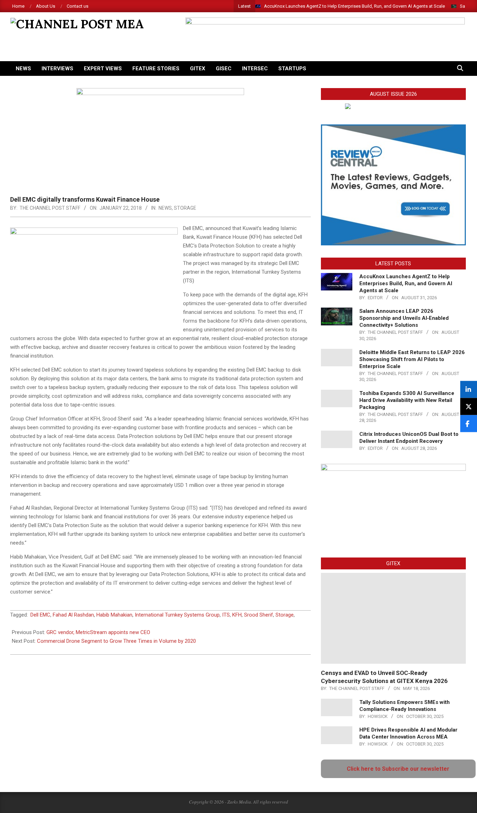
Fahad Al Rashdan (73, 615)
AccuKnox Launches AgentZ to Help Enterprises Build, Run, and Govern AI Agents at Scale (354, 6)
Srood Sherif (258, 615)
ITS (226, 615)
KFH (237, 615)
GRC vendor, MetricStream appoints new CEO (98, 632)
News (165, 208)
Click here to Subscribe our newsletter (398, 768)
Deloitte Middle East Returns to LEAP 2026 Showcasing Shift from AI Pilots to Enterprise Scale (412, 359)
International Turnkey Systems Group (177, 615)
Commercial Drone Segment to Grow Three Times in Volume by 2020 (116, 641)
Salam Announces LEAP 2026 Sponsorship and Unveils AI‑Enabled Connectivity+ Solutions (404, 318)
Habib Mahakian (114, 615)
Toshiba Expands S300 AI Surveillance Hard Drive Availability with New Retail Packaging (406, 400)
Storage (185, 208)
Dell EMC (40, 615)
